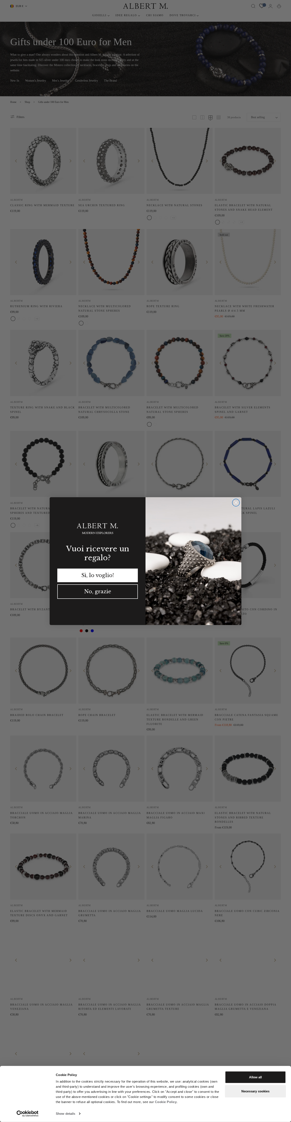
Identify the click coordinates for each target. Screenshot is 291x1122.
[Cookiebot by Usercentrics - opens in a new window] (27, 1113)
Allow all (255, 1077)
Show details (65, 1113)
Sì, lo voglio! (97, 575)
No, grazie (97, 591)
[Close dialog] (236, 502)
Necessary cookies (255, 1091)
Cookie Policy (166, 1102)
